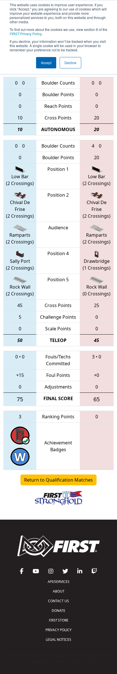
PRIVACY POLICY (58, 629)
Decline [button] (70, 62)
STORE (58, 620)
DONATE (58, 610)
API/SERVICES (59, 581)
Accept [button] (46, 62)
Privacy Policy (25, 33)
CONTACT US (58, 601)
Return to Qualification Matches (58, 480)
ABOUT (58, 591)
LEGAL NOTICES (58, 639)
